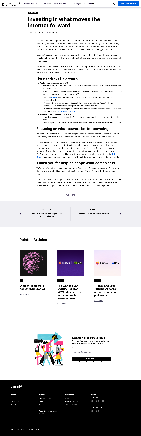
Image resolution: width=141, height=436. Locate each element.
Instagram (97, 401)
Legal (37, 429)
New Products (60, 4)
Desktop (42, 401)
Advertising (74, 4)
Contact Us (15, 401)
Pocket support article (66, 111)
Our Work (88, 4)
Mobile (41, 405)
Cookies (30, 429)
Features (42, 408)
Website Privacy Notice (18, 429)
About (13, 398)
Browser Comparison (72, 401)
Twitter (92, 401)
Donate (13, 405)
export (54, 97)
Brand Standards (71, 405)
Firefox (46, 4)
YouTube (103, 401)
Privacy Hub (69, 398)
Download (128, 3)
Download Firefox (45, 398)
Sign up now (91, 359)
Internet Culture (30, 4)
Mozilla (11, 4)
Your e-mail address (79, 348)
